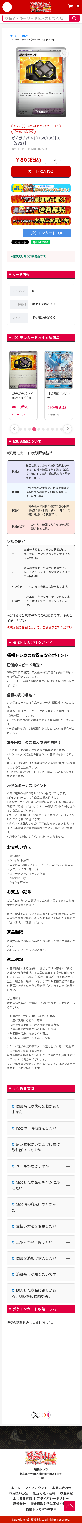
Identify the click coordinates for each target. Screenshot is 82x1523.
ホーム (13, 35)
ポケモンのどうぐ (23, 131)
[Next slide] (67, 428)
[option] (41, 82)
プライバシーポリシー (53, 1498)
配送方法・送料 (44, 1493)
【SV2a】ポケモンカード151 (42, 126)
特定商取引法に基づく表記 (50, 1504)
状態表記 (66, 1493)
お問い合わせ (61, 1488)
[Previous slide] (14, 428)
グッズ (17, 126)
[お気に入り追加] (64, 54)
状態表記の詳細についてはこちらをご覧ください (39, 627)
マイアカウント (36, 1488)
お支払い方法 (18, 1493)
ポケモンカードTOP (46, 233)
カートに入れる (41, 171)
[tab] (20, 429)
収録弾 (25, 35)
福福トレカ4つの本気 (41, 1509)
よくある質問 (22, 1498)
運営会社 (19, 1504)
